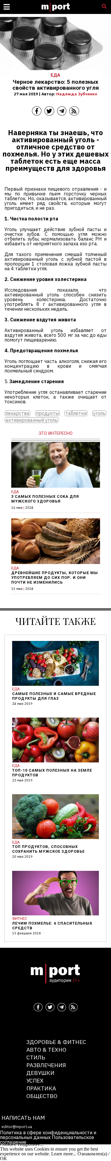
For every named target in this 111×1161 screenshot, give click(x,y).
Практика (41, 1088)
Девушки (40, 1072)
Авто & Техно (46, 1049)
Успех (35, 1080)
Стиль (35, 1057)
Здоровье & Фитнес (56, 1041)
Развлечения (46, 1065)
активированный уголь (31, 420)
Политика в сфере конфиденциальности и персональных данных (48, 1135)
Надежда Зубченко (76, 94)
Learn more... (63, 1153)
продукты (47, 413)
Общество (41, 1096)
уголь (99, 413)
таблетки (75, 413)
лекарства (17, 413)
